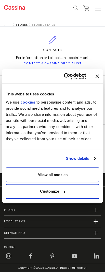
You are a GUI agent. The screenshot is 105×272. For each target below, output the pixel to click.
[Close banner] (97, 76)
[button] (97, 8)
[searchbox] (76, 8)
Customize (49, 191)
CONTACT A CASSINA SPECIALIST (52, 63)
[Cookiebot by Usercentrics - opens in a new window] (65, 76)
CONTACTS (52, 49)
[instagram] (8, 259)
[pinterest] (52, 259)
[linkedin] (96, 259)
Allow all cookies (52, 175)
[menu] (98, 8)
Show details (77, 158)
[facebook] (30, 259)
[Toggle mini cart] (86, 7)
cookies (28, 102)
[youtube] (74, 259)
